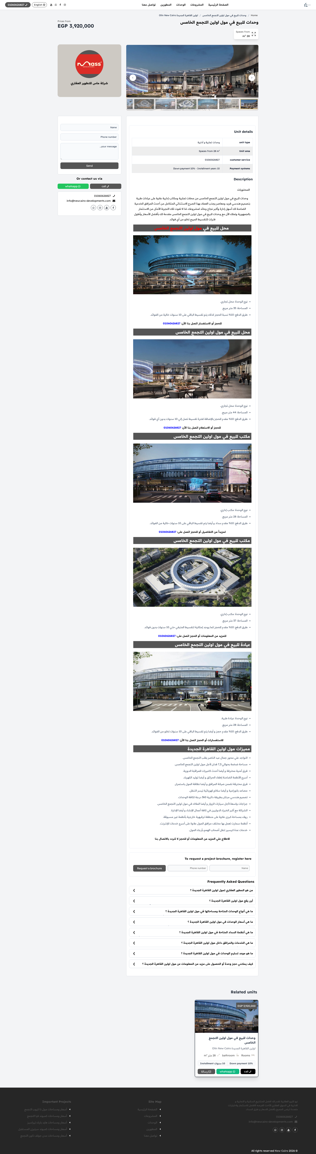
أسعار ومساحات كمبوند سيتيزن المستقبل (42, 1129)
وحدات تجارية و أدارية (209, 142)
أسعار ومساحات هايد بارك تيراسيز (47, 1122)
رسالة (204, 1071)
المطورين (165, 4)
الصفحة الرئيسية (218, 4)
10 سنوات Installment (212, 1063)
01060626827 (212, 159)
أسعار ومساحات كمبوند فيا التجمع (47, 1116)
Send (89, 165)
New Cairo (281, 1150)
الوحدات (181, 4)
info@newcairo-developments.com (89, 200)
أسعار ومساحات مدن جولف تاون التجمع (43, 1135)
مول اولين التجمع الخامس (178, 228)
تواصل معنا (149, 4)
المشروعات (197, 4)
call (246, 1071)
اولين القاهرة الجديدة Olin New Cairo (178, 15)
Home (254, 15)
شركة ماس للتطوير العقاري (89, 83)
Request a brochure (149, 868)
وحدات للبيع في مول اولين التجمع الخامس (224, 15)
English (38, 4)
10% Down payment (241, 1063)
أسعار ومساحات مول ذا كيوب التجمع (45, 1109)
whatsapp (226, 1071)
